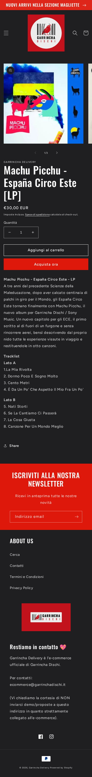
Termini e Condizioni (27, 577)
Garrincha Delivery (39, 767)
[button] (6, 33)
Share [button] (14, 446)
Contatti (17, 566)
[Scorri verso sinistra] (35, 152)
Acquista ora (46, 264)
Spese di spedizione (37, 214)
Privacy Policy (21, 588)
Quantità (10, 222)
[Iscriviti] (76, 517)
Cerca (15, 555)
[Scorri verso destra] (57, 152)
